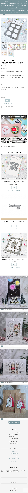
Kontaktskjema (14, 453)
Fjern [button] (22, 12)
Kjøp (7, 100)
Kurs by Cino (14, 462)
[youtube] (15, 490)
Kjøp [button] (14, 187)
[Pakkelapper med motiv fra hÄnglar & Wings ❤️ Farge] (14, 402)
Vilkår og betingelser (14, 458)
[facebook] (10, 490)
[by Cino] (4, 14)
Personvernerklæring (14, 456)
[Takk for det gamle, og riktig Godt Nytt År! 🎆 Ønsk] (14, 293)
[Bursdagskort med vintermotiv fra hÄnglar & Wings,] (14, 366)
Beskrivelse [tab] (6, 112)
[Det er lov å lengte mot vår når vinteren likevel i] (14, 329)
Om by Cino (14, 451)
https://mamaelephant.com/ (8, 148)
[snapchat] (17, 490)
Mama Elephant (9, 107)
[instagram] (12, 490)
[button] (24, 20)
